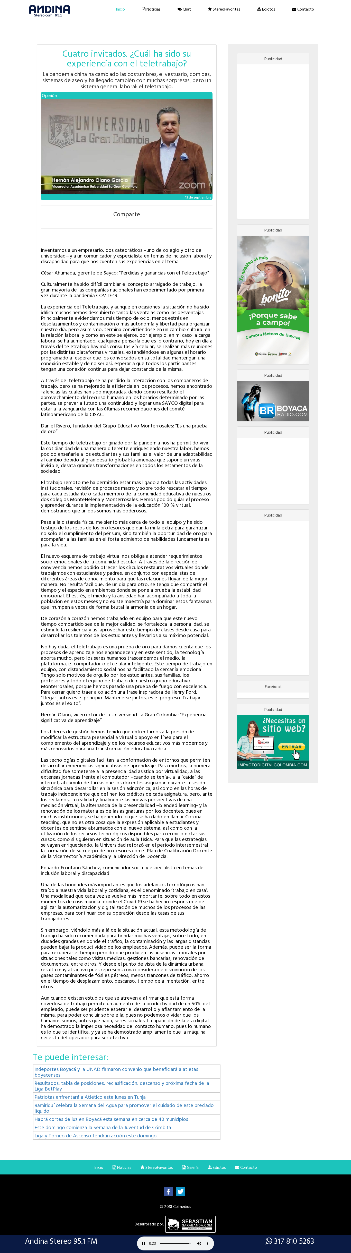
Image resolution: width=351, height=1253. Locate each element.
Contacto (305, 9)
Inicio (120, 9)
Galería (192, 1167)
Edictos (268, 9)
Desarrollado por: (150, 1224)
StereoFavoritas (226, 9)
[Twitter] (180, 1191)
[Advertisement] (273, 141)
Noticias (153, 9)
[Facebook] (168, 1191)
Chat (186, 9)
